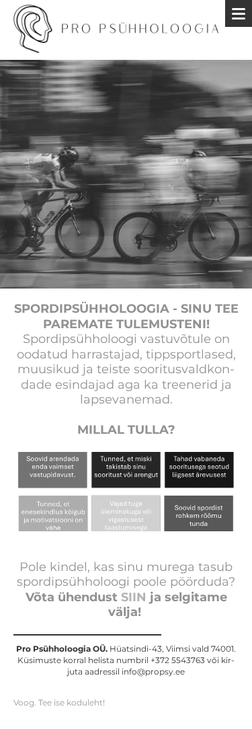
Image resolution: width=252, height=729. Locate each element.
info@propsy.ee (153, 671)
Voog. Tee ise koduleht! (59, 702)
